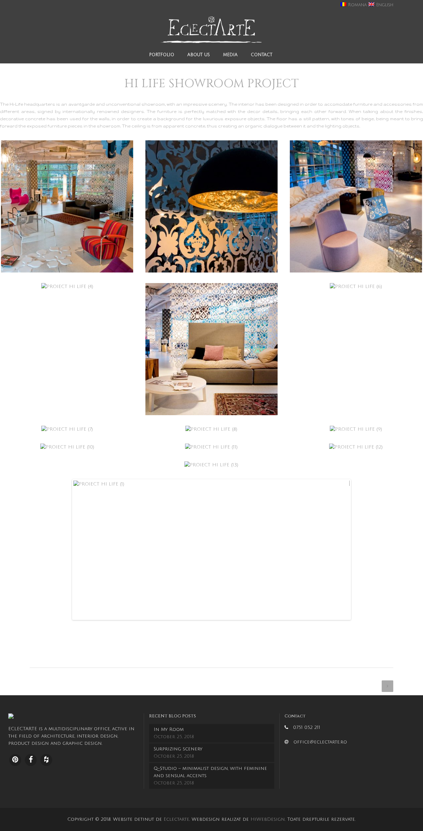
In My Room (169, 729)
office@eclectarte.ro (320, 742)
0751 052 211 (306, 727)
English (383, 5)
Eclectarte (176, 819)
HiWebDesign (267, 819)
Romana (356, 5)
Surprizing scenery (178, 748)
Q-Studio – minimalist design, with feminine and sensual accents (210, 772)
